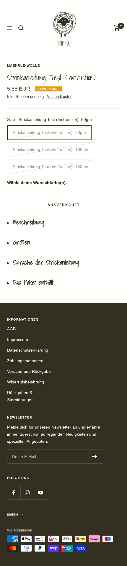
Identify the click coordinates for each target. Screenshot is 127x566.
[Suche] (21, 28)
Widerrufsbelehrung (25, 382)
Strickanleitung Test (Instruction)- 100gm (50, 149)
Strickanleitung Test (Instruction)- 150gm (50, 166)
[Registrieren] (94, 457)
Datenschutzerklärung (27, 350)
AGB (11, 329)
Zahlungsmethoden (25, 360)
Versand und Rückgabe (29, 371)
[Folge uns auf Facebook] (13, 492)
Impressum (17, 339)
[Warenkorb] (117, 28)
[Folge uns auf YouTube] (40, 492)
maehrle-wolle (23, 65)
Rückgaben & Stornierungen (20, 396)
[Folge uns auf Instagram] (27, 492)
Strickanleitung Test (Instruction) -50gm (49, 132)
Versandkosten (59, 96)
